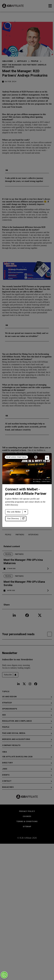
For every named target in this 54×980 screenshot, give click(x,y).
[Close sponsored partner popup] (47, 457)
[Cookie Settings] (4, 975)
